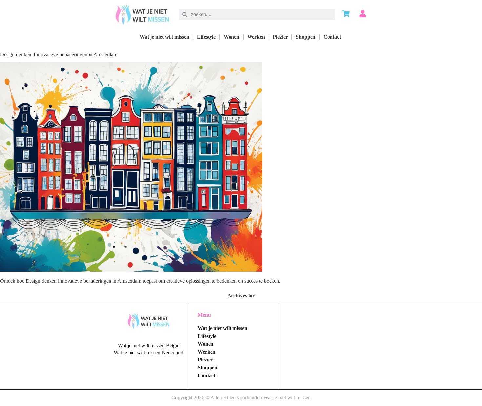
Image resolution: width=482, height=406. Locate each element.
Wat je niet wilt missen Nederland (148, 352)
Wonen (231, 37)
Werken (256, 37)
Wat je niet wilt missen (164, 37)
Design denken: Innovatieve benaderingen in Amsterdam (58, 54)
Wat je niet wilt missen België (148, 345)
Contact (332, 37)
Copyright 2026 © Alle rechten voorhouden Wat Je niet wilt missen (241, 397)
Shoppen (305, 37)
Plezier (280, 37)
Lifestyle (206, 37)
